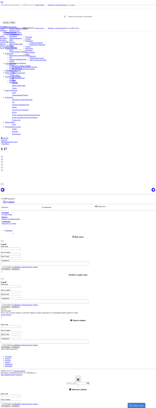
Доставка (28, 37)
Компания (29, 41)
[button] (27, 54)
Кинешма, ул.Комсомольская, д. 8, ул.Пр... (61, 5)
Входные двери (10, 63)
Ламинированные (15, 34)
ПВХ (11, 40)
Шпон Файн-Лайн (16, 44)
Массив (12, 42)
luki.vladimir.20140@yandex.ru (11, 375)
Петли (11, 65)
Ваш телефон (5, 252)
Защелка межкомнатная (17, 59)
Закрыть (16, 269)
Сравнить (4, 207)
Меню (13, 22)
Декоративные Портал (17, 52)
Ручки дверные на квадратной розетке (23, 67)
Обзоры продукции (37, 58)
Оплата (28, 39)
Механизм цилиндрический (19, 55)
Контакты (29, 50)
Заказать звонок (39, 5)
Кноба (11, 61)
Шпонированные (15, 38)
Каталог (6, 22)
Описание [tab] (8, 230)
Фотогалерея (30, 52)
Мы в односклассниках (38, 60)
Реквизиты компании (37, 45)
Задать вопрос (6, 315)
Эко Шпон (13, 36)
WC (10, 57)
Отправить (6, 269)
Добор (11, 78)
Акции (27, 46)
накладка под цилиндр (17, 63)
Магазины (29, 48)
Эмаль (11, 46)
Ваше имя (4, 246)
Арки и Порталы (11, 90)
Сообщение (5, 260)
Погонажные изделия (13, 76)
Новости (33, 56)
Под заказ (8, 201)
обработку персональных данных (26, 267)
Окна (11, 75)
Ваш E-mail (5, 256)
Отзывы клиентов (36, 43)
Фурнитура (9, 53)
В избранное (46, 207)
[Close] (13, 233)
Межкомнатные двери (13, 32)
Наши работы (10, 73)
